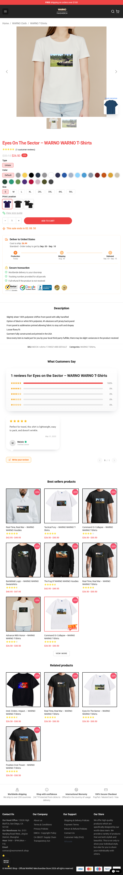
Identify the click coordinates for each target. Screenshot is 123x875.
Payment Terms (71, 824)
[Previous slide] (7, 71)
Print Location (9, 196)
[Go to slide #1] (53, 123)
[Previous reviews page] (99, 460)
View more (61, 653)
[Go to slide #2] (69, 123)
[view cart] (117, 11)
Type (4, 160)
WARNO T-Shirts (38, 23)
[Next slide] (116, 71)
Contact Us (69, 833)
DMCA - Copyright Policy (45, 833)
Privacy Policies (41, 829)
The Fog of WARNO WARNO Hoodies (61, 581)
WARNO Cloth (19, 23)
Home (5, 23)
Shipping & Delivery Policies (76, 820)
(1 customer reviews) (25, 149)
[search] (113, 11)
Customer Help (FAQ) (74, 837)
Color (5, 170)
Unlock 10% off (6, 861)
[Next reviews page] (114, 460)
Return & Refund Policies (75, 829)
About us (38, 820)
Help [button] (117, 871)
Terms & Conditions (43, 824)
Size (4, 187)
